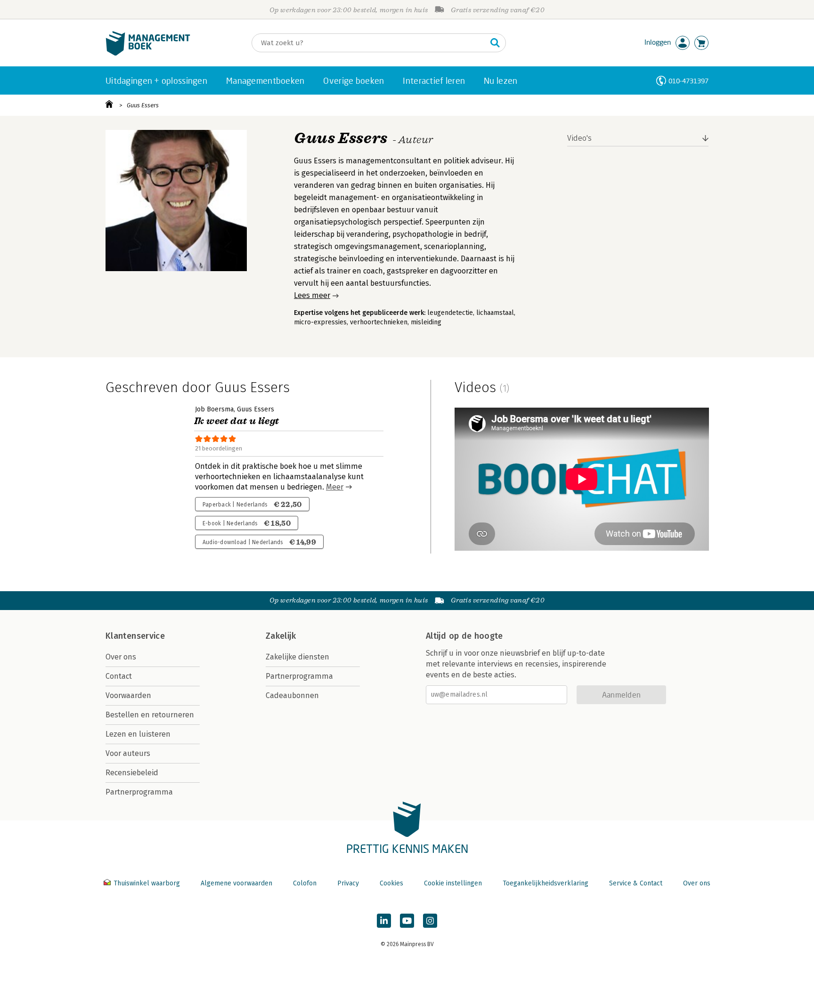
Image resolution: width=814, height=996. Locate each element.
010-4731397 (688, 81)
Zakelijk (281, 636)
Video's (579, 138)
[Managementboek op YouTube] (407, 921)
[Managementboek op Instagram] (430, 921)
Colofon (305, 883)
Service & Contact (635, 883)
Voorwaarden (128, 695)
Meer (334, 486)
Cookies (391, 883)
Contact (119, 676)
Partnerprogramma (139, 791)
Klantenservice (135, 636)
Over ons (121, 656)
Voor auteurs (128, 753)
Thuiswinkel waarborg (147, 883)
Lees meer (312, 295)
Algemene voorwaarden (236, 883)
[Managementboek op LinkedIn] (384, 921)
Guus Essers (143, 105)
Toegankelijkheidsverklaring (545, 883)
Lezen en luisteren (138, 734)
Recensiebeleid (132, 772)
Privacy (348, 883)
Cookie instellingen (453, 883)
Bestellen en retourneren (150, 714)
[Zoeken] (495, 42)
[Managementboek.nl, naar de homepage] (148, 53)
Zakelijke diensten (297, 656)
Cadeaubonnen (292, 695)
